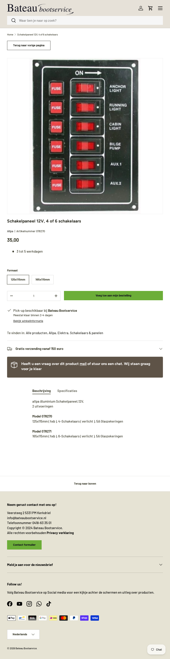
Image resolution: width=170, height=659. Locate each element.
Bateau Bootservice (26, 648)
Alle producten (36, 333)
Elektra (63, 333)
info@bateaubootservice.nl (26, 518)
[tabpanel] (85, 421)
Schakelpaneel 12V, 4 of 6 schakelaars (37, 34)
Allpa (10, 231)
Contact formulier (24, 544)
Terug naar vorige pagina (28, 45)
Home (10, 34)
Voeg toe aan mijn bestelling (113, 295)
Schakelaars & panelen (86, 333)
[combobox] (85, 20)
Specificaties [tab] (67, 391)
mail (83, 363)
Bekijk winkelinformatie (28, 321)
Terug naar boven (85, 483)
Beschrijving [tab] (41, 391)
